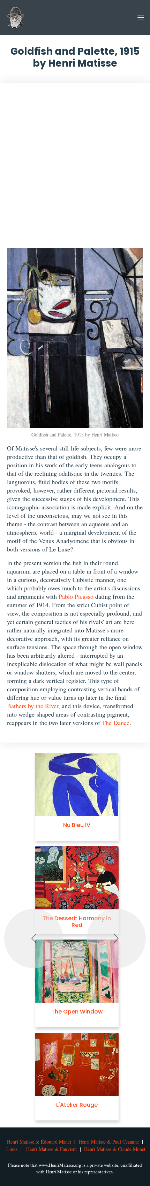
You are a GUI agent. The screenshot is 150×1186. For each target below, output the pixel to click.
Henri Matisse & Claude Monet (114, 1149)
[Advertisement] (75, 169)
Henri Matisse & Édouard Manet (39, 1141)
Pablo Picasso (76, 596)
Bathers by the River (32, 706)
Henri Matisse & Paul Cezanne (108, 1141)
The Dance (115, 722)
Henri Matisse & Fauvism (51, 1149)
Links (11, 1149)
